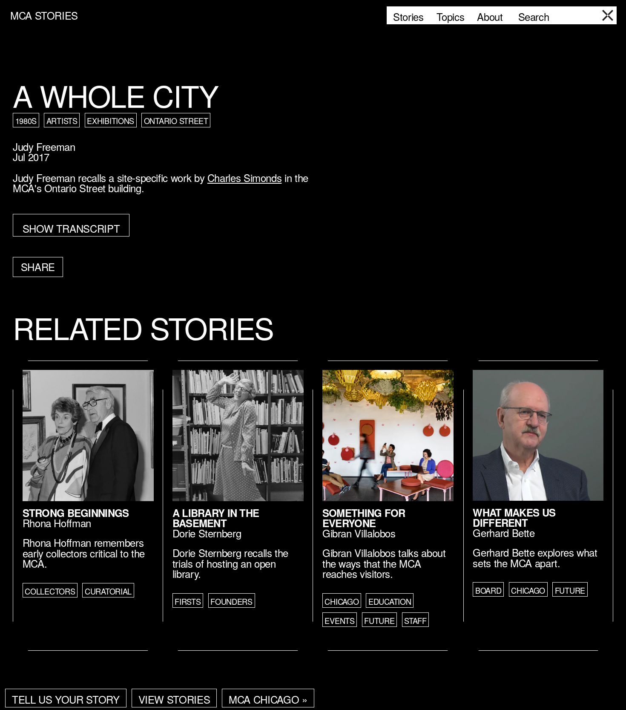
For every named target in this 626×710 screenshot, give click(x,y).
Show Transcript (71, 228)
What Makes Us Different (514, 517)
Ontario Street (176, 120)
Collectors (50, 591)
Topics (450, 16)
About (490, 16)
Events (339, 620)
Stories (408, 16)
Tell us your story (66, 699)
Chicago (341, 601)
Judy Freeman (44, 146)
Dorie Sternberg (206, 532)
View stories (174, 699)
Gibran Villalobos (359, 532)
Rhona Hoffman (57, 522)
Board (488, 590)
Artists (62, 120)
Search (533, 16)
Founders (231, 601)
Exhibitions (110, 120)
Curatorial (108, 591)
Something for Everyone (363, 517)
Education (389, 601)
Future (379, 620)
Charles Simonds (244, 177)
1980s (26, 120)
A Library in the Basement (215, 517)
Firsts (188, 601)
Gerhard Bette (503, 532)
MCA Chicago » (268, 699)
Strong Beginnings (76, 512)
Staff (415, 620)
